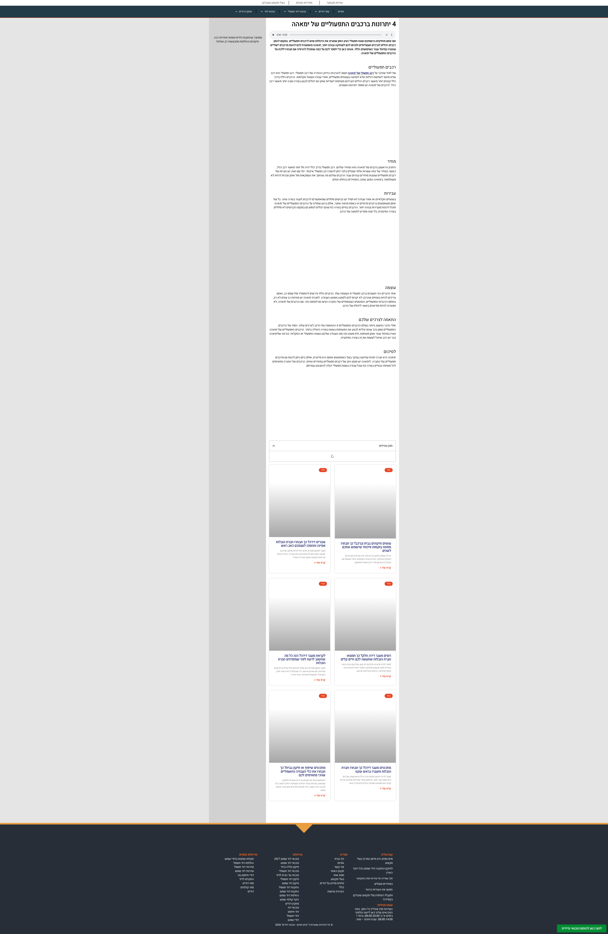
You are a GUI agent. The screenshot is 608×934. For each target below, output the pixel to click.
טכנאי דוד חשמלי (297, 11)
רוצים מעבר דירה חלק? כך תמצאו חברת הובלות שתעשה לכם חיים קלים (366, 657)
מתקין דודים (245, 11)
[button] (273, 445)
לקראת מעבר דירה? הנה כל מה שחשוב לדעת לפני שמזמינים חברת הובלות (301, 659)
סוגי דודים (324, 11)
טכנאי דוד (270, 11)
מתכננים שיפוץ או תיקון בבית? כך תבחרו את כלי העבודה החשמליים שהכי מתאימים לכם (302, 771)
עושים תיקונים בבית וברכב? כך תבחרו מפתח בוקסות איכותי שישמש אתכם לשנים (366, 547)
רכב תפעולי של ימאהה (361, 73)
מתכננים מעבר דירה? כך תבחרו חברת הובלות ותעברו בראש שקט (366, 769)
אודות (341, 11)
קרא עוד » (385, 568)
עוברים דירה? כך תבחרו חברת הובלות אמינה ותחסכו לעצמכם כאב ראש (300, 544)
